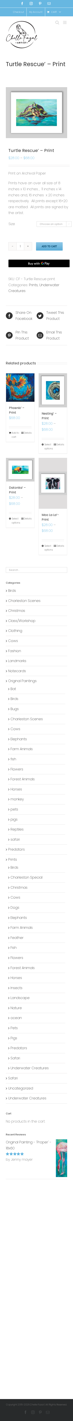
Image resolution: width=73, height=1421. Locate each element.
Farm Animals (22, 748)
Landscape (20, 997)
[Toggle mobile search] (57, 22)
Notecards (17, 670)
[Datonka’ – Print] (20, 470)
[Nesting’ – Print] (53, 390)
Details (28, 432)
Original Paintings (22, 680)
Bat (13, 688)
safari (15, 839)
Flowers (17, 769)
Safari (15, 1058)
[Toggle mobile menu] (65, 22)
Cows (13, 640)
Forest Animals (23, 779)
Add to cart (49, 246)
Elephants (19, 739)
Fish (14, 947)
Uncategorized (20, 1088)
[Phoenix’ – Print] (20, 387)
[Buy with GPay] (39, 263)
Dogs (15, 907)
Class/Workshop (21, 620)
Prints (33, 284)
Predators (16, 849)
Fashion (14, 650)
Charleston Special (26, 877)
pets (14, 809)
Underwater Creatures (30, 1068)
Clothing (15, 630)
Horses (16, 789)
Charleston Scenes (24, 600)
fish (13, 759)
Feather (17, 937)
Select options (48, 446)
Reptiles (17, 829)
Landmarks (17, 660)
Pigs (14, 1038)
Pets (14, 1027)
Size (12, 223)
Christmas (16, 610)
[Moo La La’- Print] (53, 483)
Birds (12, 590)
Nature (16, 1007)
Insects (16, 987)
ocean (16, 1017)
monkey (17, 799)
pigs (14, 819)
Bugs (15, 708)
